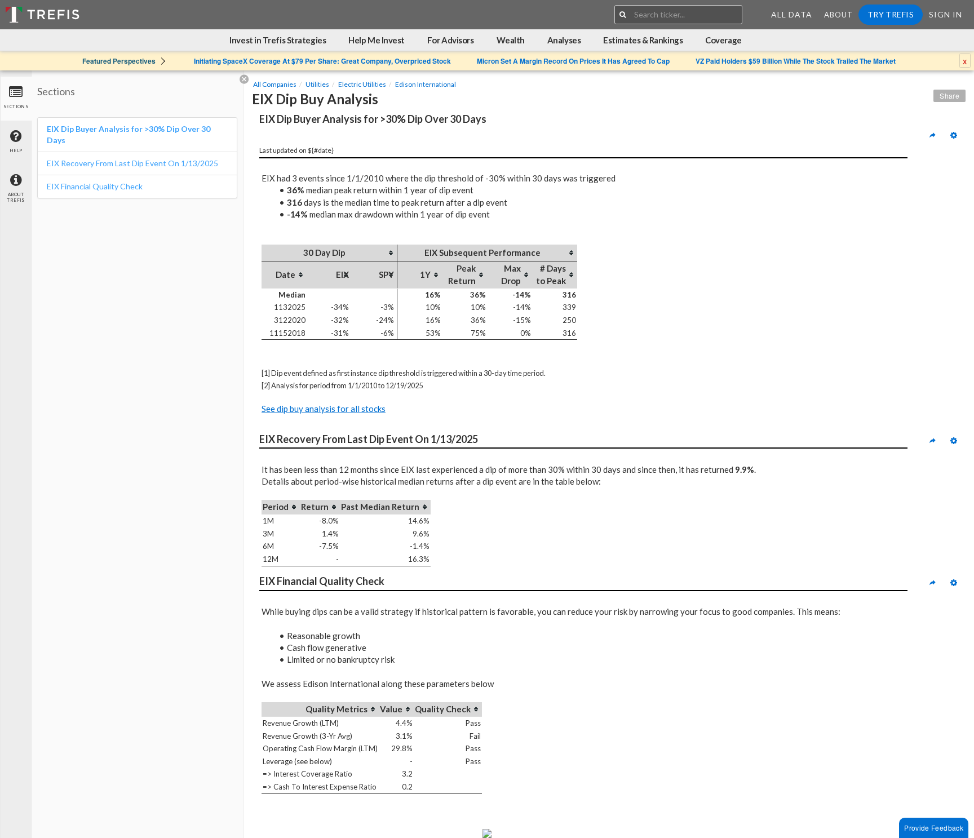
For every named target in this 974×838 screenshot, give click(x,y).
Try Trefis (890, 14)
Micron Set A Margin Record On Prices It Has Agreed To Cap (573, 61)
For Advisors (450, 40)
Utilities (317, 84)
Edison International (425, 84)
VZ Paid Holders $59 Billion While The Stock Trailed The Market (796, 61)
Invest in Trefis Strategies (277, 40)
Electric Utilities (362, 84)
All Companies (274, 84)
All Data (791, 14)
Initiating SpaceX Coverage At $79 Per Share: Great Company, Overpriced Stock (322, 61)
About (838, 14)
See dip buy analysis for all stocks (324, 409)
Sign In (945, 14)
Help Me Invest (376, 40)
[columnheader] (329, 253)
